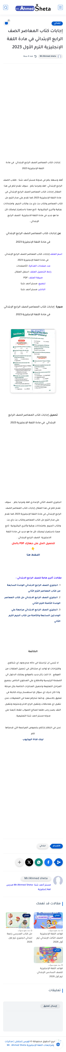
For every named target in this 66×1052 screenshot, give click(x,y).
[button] (48, 862)
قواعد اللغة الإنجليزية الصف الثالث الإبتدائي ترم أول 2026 (50, 938)
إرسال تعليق (50, 1006)
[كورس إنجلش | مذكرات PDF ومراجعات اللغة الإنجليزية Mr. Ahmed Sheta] (33, 7)
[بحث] (5, 7)
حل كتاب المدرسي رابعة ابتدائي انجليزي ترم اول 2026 (19, 938)
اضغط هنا (33, 555)
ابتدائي (57, 23)
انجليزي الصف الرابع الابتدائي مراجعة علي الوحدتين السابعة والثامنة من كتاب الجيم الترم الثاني (34, 616)
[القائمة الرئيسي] (60, 7)
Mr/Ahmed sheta (48, 56)
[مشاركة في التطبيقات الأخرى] (20, 862)
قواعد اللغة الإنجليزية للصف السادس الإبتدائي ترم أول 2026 (50, 972)
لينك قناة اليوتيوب (33, 739)
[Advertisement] (33, 104)
